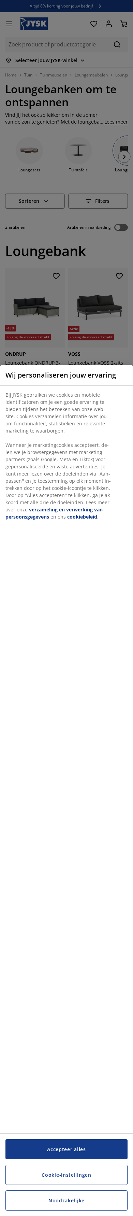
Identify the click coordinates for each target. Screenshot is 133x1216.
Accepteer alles (66, 1149)
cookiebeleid (82, 516)
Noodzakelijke (66, 1200)
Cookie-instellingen (66, 1175)
